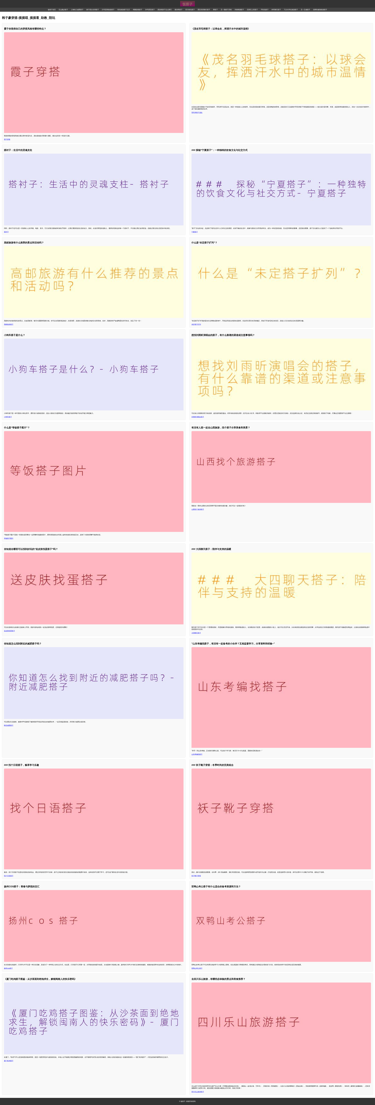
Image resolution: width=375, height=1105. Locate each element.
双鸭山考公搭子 (197, 968)
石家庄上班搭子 (252, 9)
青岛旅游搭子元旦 (123, 9)
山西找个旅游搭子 (198, 509)
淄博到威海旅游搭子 (320, 9)
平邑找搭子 (265, 9)
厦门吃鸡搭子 (8, 1061)
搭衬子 (6, 232)
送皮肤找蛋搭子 (9, 631)
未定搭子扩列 (196, 324)
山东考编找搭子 (197, 754)
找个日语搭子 (8, 876)
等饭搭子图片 (8, 538)
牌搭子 (215, 9)
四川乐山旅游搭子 (198, 1092)
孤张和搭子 (178, 9)
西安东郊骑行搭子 (204, 9)
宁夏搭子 (195, 232)
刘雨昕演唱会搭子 (198, 417)
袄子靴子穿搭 (196, 876)
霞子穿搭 (7, 139)
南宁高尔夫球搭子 (92, 9)
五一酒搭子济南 (226, 9)
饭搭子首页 (52, 9)
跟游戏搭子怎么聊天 (165, 9)
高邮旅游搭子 (8, 324)
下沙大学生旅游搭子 (291, 9)
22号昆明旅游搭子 (108, 9)
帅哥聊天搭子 (276, 9)
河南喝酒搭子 (239, 9)
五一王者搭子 (305, 9)
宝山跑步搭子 (63, 9)
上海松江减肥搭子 (77, 9)
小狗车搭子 (8, 417)
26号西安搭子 (150, 9)
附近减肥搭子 (8, 725)
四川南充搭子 (190, 9)
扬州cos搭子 (8, 968)
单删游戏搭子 (137, 9)
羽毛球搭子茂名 (197, 112)
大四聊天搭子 (196, 633)
